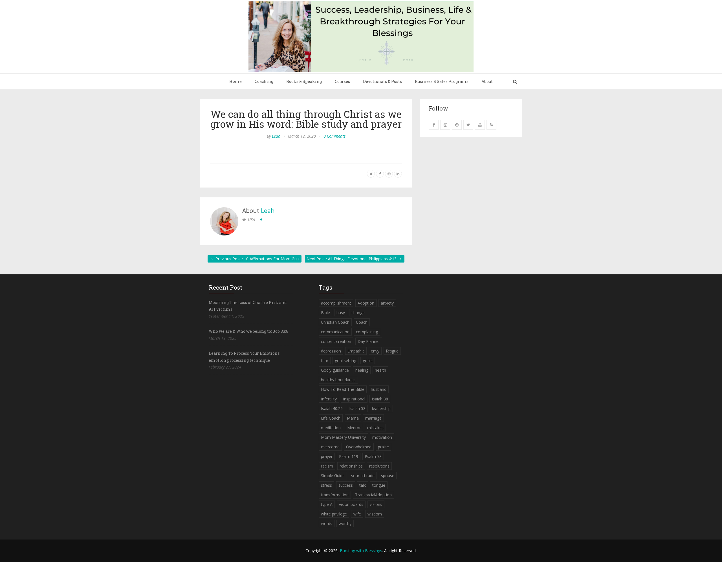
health (380, 370)
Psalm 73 (373, 456)
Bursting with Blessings (361, 550)
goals (368, 360)
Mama (353, 418)
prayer (327, 456)
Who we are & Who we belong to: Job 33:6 (248, 331)
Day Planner (369, 341)
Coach (361, 322)
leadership (381, 408)
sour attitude (363, 475)
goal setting (345, 360)
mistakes (375, 427)
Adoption (366, 303)
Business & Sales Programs (441, 81)
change (358, 312)
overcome (330, 446)
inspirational (354, 399)
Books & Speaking (304, 81)
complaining (367, 331)
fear (324, 360)
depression (331, 351)
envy (375, 351)
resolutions (379, 466)
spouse (387, 475)
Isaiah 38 (380, 399)
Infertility (329, 399)
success (345, 485)
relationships (351, 466)
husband (378, 389)
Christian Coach (335, 322)
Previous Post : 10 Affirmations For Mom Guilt (257, 258)
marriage (373, 418)
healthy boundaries (338, 379)
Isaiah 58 (357, 408)
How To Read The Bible (342, 389)
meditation (331, 427)
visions (376, 504)
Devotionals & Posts (382, 81)
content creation (336, 341)
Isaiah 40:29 (332, 408)
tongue (378, 485)
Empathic (355, 351)
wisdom (374, 514)
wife (357, 514)
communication (335, 331)
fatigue (392, 351)
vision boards (351, 504)
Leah (276, 136)
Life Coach (330, 418)
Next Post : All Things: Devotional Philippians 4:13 (352, 258)
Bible (325, 312)
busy (340, 312)
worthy (345, 523)
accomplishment (336, 303)
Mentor (354, 427)
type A (327, 504)
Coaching (264, 81)
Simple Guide (333, 475)
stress (326, 485)
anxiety (387, 303)
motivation (382, 437)
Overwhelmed (358, 446)
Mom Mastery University (343, 437)
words (326, 523)
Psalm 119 (348, 456)
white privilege (334, 514)
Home (235, 81)
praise (383, 446)
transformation (335, 494)
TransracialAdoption (373, 494)
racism (327, 466)
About (487, 81)
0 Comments (334, 136)
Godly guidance (335, 370)
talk (362, 485)
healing (361, 370)
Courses (342, 81)
